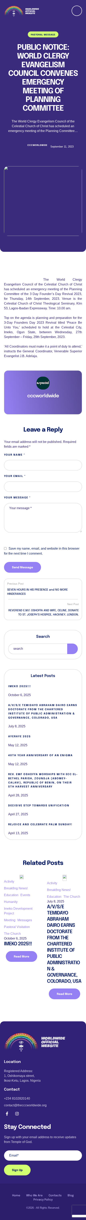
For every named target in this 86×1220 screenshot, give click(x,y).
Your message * (17, 497)
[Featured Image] (43, 201)
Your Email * (15, 476)
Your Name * (14, 455)
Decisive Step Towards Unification (38, 805)
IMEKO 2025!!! (19, 686)
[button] (77, 1205)
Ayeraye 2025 (19, 736)
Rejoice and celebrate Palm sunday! (40, 824)
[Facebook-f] (7, 1114)
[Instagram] (17, 1114)
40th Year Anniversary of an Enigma (40, 755)
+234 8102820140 (17, 1098)
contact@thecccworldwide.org (25, 1105)
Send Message (22, 567)
